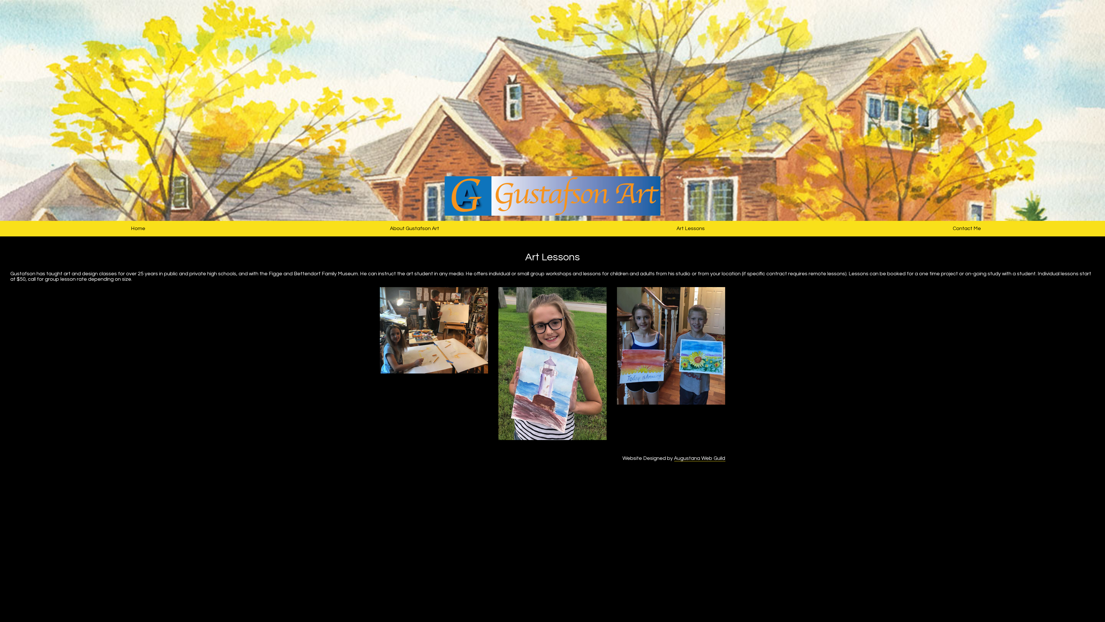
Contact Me (967, 228)
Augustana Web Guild (699, 458)
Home (138, 228)
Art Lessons (691, 228)
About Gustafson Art (414, 228)
